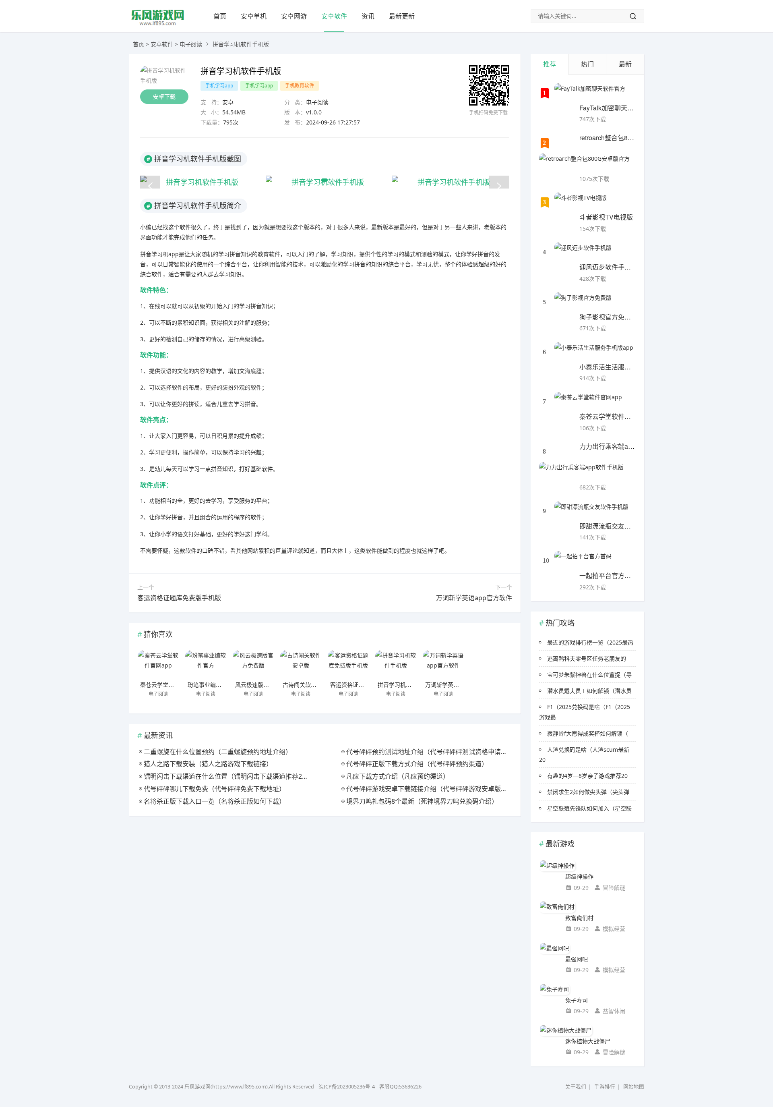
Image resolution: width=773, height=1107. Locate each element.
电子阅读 (191, 44)
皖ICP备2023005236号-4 (346, 1086)
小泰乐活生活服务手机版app (620, 366)
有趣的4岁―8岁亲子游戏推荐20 (587, 775)
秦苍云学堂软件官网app (170, 684)
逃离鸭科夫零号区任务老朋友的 (586, 658)
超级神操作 (579, 876)
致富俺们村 (579, 918)
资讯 (368, 16)
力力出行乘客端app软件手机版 (623, 446)
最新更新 (402, 16)
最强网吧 (576, 959)
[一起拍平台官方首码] (583, 561)
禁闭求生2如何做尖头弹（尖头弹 (588, 792)
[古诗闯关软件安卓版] (300, 664)
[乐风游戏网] (158, 24)
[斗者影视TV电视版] (580, 203)
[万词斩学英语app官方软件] (443, 664)
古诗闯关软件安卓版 (308, 684)
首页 (219, 16)
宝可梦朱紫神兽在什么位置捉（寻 (589, 674)
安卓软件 (334, 16)
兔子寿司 (576, 1000)
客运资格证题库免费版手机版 (179, 597)
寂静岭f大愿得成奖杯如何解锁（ (587, 733)
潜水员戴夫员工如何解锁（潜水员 (589, 690)
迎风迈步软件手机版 (608, 267)
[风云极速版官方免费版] (253, 664)
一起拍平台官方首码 (608, 575)
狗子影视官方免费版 (608, 316)
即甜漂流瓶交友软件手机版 (618, 526)
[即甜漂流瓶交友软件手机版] (591, 512)
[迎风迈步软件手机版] (583, 253)
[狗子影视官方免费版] (583, 302)
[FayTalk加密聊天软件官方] (589, 93)
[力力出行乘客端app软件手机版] (581, 472)
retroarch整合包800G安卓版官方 (625, 137)
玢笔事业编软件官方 (213, 684)
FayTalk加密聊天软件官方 (616, 107)
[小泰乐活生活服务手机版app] (593, 352)
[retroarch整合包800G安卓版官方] (584, 163)
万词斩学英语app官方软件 (474, 597)
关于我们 (575, 1086)
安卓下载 (164, 96)
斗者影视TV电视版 (606, 217)
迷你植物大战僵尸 (587, 1041)
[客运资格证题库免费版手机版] (348, 664)
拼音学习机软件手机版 (406, 684)
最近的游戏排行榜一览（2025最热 (590, 642)
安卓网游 (294, 16)
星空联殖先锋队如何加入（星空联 (589, 808)
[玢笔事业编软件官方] (205, 664)
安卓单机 (254, 16)
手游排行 (604, 1086)
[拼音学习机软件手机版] (395, 664)
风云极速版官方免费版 (263, 684)
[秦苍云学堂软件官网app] (158, 664)
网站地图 (633, 1086)
